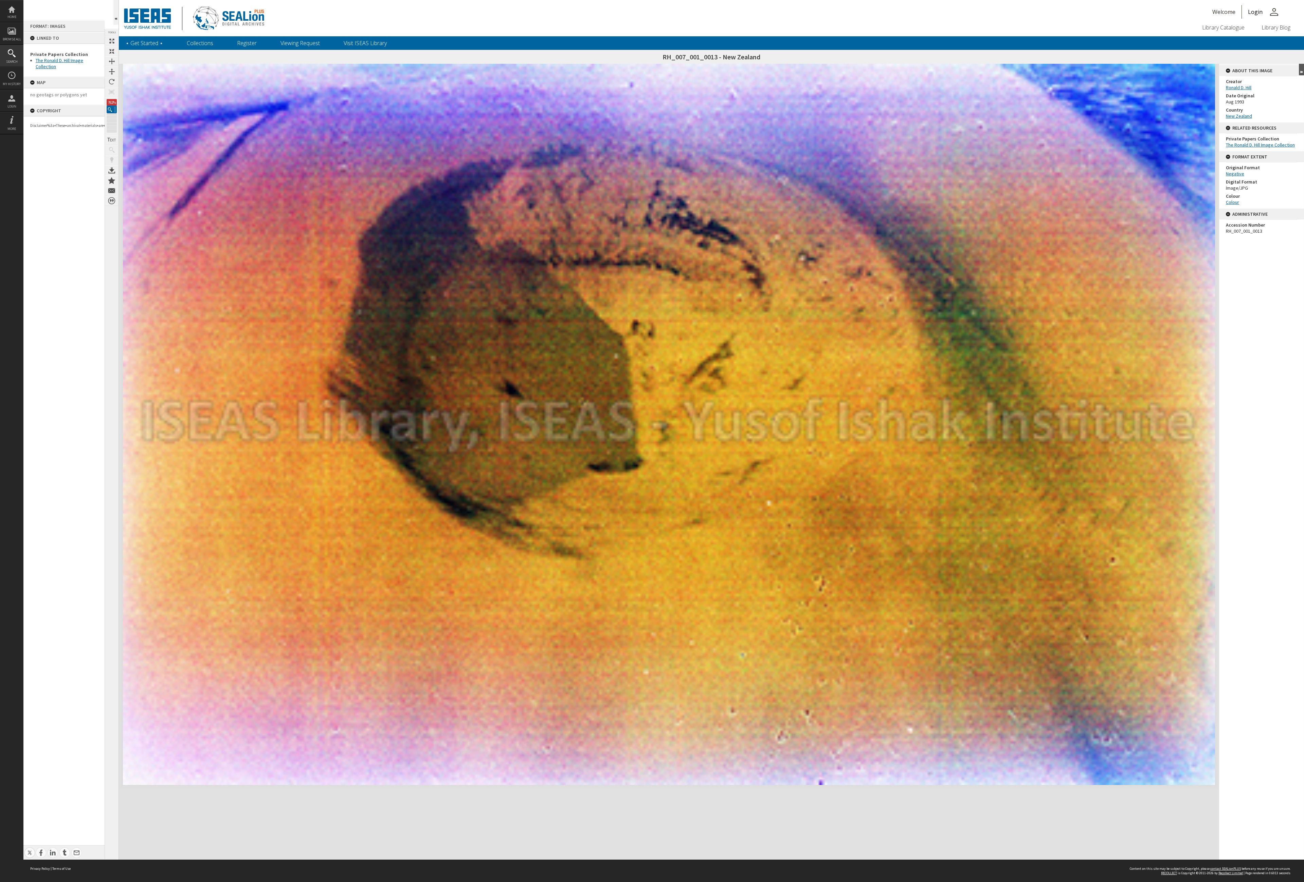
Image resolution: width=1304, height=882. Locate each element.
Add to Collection (112, 180)
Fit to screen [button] (112, 51)
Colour (1232, 202)
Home (11, 17)
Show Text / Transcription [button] (112, 140)
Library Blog (1276, 27)
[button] (112, 109)
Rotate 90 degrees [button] (112, 82)
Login (11, 106)
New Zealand (1239, 116)
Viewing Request (300, 43)
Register (247, 43)
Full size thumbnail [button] (112, 41)
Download (112, 170)
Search (12, 61)
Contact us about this (112, 191)
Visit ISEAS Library (365, 43)
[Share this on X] (29, 849)
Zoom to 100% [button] (112, 92)
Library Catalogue (1223, 27)
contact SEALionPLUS (1225, 868)
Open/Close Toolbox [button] (116, 12)
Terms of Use (61, 868)
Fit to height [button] (112, 71)
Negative (1235, 174)
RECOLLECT (1169, 873)
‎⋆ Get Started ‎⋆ (144, 43)
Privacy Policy (40, 868)
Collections (200, 43)
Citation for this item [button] (112, 201)
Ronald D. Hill (1238, 87)
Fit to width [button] (112, 61)
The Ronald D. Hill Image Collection (1260, 145)
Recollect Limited (1230, 873)
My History (12, 84)
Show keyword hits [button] (112, 150)
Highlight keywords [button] (112, 160)
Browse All (12, 39)
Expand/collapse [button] (1301, 69)
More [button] (11, 129)
